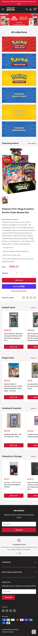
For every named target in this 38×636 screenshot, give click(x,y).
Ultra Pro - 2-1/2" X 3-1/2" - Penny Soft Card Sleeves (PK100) (13, 485)
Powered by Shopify (8, 632)
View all (33, 308)
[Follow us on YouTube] (10, 610)
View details (32, 143)
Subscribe (19, 530)
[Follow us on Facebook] (3, 610)
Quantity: (5, 273)
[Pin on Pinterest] (27, 297)
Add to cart (19, 280)
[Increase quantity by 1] (22, 273)
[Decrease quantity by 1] (11, 273)
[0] (34, 9)
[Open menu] (3, 9)
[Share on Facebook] (23, 297)
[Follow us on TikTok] (14, 610)
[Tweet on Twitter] (31, 297)
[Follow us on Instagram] (7, 610)
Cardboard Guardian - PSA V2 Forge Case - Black (13, 435)
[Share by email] (34, 297)
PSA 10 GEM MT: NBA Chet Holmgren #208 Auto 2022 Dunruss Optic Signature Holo (13, 337)
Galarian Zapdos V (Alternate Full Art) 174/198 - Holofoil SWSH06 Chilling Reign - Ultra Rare (13, 387)
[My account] (30, 9)
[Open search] (27, 9)
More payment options (19, 291)
